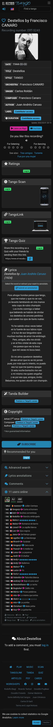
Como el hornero (30, 509)
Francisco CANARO (25, 84)
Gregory (16, 509)
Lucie (15, 570)
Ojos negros (24, 531)
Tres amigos (26, 153)
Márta (16, 592)
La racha (33, 584)
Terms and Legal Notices (26, 705)
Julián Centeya (31, 506)
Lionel (15, 527)
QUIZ (40, 672)
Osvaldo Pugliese (41, 689)
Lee (14, 531)
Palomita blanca (31, 577)
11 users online (18, 492)
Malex (15, 520)
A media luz (28, 549)
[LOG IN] (3, 9)
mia (15, 595)
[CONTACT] (45, 684)
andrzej (16, 581)
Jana (14, 534)
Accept (36, 722)
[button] (12, 9)
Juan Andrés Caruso (24, 104)
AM (19, 499)
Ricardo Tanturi (25, 689)
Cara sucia (29, 545)
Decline (46, 722)
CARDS (38, 678)
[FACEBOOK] (25, 684)
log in (45, 645)
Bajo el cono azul (30, 581)
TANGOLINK (16, 672)
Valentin (17, 577)
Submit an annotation (27, 288)
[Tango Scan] (23, 506)
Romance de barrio (29, 524)
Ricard (16, 541)
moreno (17, 506)
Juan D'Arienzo (39, 697)
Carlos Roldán (19, 91)
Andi (15, 556)
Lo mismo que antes (29, 595)
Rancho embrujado (31, 516)
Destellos (15, 71)
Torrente (38, 153)
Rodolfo (16, 516)
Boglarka (17, 588)
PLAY (19, 667)
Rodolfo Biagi (10, 689)
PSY (28, 678)
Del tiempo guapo (28, 534)
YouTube (37, 128)
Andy (15, 559)
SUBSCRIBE (28, 444)
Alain (15, 599)
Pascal (16, 549)
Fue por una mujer (27, 156)
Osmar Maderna (35, 693)
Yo (22, 570)
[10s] (26, 140)
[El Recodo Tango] (10, 667)
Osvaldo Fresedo (18, 693)
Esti (14, 513)
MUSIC (29, 667)
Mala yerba (30, 606)
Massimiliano (19, 584)
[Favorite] (4, 20)
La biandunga (30, 538)
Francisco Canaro (23, 98)
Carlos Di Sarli (26, 701)
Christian (17, 606)
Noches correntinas (28, 513)
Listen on (19, 128)
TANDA (30, 672)
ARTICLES (16, 678)
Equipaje (26, 541)
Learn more (18, 717)
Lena (15, 552)
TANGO (14, 77)
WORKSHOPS (13, 684)
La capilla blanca (28, 527)
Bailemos (25, 563)
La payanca (26, 552)
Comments (16, 483)
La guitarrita (25, 610)
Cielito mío (29, 588)
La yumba (25, 602)
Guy (15, 610)
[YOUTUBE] (38, 684)
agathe (16, 538)
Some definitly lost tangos (19, 697)
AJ (13, 499)
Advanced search (19, 467)
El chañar (25, 556)
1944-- (16, 64)
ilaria (15, 574)
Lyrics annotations (20, 475)
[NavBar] (49, 3)
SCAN (41, 667)
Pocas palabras (29, 592)
